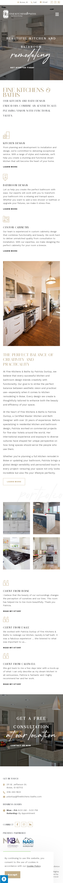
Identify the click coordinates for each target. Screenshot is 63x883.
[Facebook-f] (52, 2)
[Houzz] (59, 2)
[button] (22, 68)
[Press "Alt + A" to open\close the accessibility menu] (4, 879)
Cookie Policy (33, 866)
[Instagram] (55, 2)
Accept (12, 874)
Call (35, 2)
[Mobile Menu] (57, 14)
